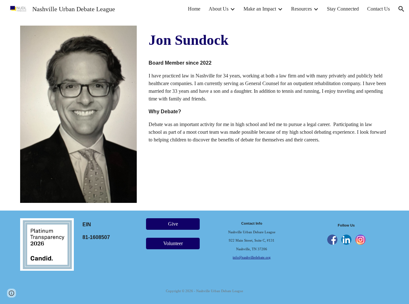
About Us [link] (218, 9)
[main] (267, 40)
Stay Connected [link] (343, 9)
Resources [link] (301, 9)
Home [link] (194, 9)
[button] (401, 9)
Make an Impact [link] (259, 9)
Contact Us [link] (378, 9)
